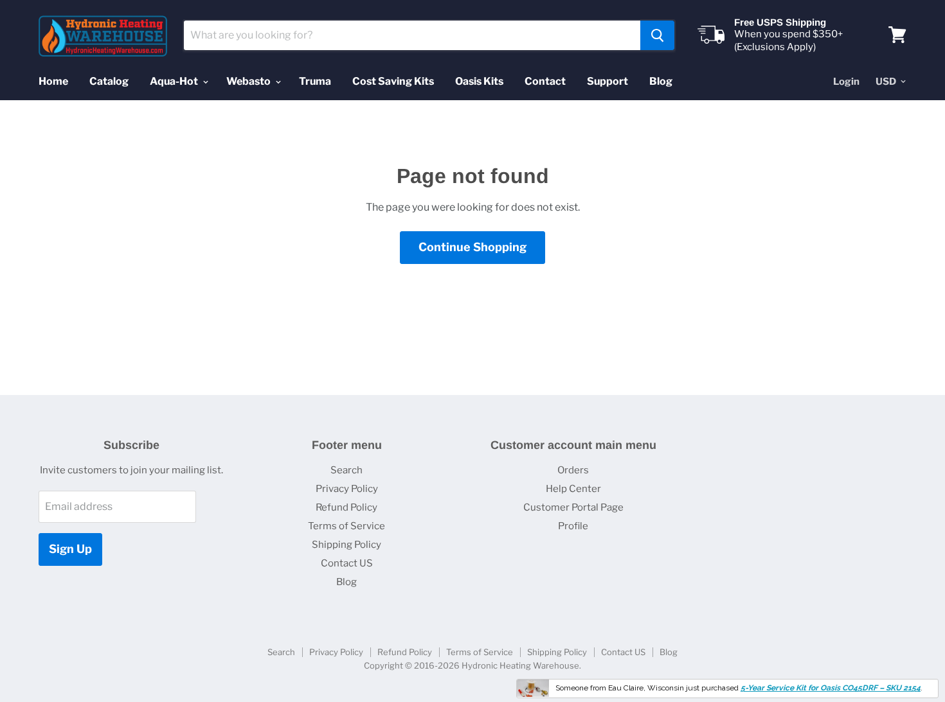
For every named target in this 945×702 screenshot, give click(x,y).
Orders (573, 470)
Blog (660, 81)
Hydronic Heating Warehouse (520, 665)
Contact (545, 81)
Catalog (109, 81)
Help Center (573, 489)
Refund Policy (346, 507)
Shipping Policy (346, 544)
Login (846, 81)
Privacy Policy (347, 489)
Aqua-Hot (175, 81)
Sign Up (70, 549)
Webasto (249, 81)
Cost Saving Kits (393, 81)
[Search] (657, 35)
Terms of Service (346, 526)
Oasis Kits (479, 81)
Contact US (347, 563)
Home (53, 81)
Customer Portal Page (573, 507)
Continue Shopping (472, 247)
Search (346, 470)
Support (607, 81)
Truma (315, 81)
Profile (573, 526)
